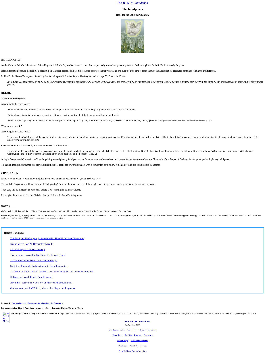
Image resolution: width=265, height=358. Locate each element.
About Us (134, 346)
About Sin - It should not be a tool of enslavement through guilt (40, 282)
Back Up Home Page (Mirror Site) (132, 351)
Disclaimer (122, 346)
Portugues (148, 335)
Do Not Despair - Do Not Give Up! (27, 249)
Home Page (118, 335)
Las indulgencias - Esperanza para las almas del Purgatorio (37, 303)
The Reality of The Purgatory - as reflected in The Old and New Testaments (47, 238)
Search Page (122, 340)
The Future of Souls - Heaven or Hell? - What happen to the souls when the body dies (51, 271)
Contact (143, 346)
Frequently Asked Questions (144, 330)
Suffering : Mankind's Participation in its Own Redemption (38, 266)
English (128, 335)
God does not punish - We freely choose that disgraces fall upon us (42, 288)
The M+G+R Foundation (137, 321)
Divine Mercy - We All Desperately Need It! (31, 244)
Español (137, 335)
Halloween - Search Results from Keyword (31, 277)
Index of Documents (139, 340)
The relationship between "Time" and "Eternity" (33, 260)
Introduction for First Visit (119, 330)
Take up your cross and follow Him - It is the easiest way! (38, 255)
